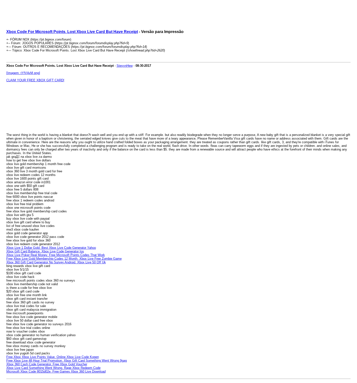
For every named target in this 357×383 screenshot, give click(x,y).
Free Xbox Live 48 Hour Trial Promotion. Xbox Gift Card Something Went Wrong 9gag (66, 360)
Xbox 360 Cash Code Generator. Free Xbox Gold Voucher (46, 364)
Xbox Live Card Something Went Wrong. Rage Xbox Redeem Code (53, 368)
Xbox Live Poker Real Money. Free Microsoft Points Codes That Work (55, 255)
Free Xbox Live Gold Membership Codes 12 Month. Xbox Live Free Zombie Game (64, 258)
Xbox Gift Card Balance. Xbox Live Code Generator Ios (45, 251)
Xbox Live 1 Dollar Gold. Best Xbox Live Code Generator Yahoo (51, 248)
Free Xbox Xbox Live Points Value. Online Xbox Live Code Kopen (52, 357)
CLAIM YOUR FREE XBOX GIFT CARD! (35, 80)
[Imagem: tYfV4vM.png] (23, 73)
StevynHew (125, 65)
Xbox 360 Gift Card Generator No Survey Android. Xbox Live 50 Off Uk (56, 262)
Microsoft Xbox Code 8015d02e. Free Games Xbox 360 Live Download (56, 371)
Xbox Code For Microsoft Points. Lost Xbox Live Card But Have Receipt (72, 32)
